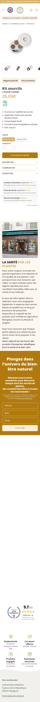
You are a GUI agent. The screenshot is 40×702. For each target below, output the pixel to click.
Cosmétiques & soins (17, 24)
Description (20, 162)
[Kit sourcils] (7, 68)
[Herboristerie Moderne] (20, 10)
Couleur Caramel (10, 92)
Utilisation (20, 173)
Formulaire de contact (13, 696)
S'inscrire (20, 428)
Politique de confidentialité (24, 398)
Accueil (4, 24)
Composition (20, 167)
